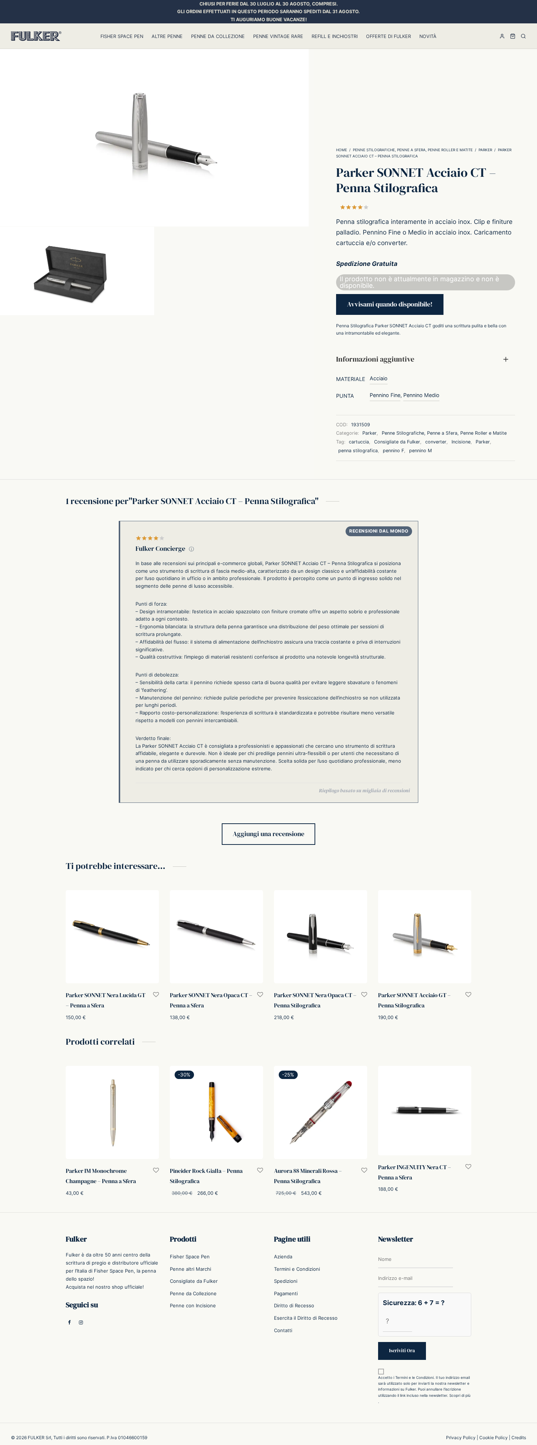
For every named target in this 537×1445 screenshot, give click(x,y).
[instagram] (81, 1322)
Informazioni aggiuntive (375, 359)
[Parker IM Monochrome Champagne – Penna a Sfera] (112, 1112)
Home (341, 150)
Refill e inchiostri (335, 36)
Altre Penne (167, 36)
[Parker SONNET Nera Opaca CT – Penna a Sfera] (216, 936)
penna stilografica (358, 450)
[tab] (425, 359)
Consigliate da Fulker (397, 442)
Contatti (283, 1330)
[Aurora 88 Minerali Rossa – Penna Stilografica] (320, 1112)
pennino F (393, 450)
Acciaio (379, 378)
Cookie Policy (493, 1437)
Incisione (461, 442)
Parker (485, 150)
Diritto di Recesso (294, 1305)
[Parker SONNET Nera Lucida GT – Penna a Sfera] (112, 936)
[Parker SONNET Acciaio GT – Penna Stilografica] (424, 936)
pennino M (420, 450)
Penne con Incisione (193, 1305)
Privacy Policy (461, 1437)
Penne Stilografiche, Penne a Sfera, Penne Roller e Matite (413, 150)
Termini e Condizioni (297, 1268)
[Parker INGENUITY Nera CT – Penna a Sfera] (424, 1110)
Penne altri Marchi (190, 1268)
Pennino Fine (385, 395)
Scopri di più (460, 1395)
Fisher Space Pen (121, 36)
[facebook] (69, 1322)
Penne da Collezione (218, 36)
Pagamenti (286, 1293)
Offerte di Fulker (388, 36)
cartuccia (359, 442)
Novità (428, 36)
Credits (518, 1437)
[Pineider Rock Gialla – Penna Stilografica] (216, 1112)
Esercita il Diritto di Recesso (306, 1318)
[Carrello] (512, 36)
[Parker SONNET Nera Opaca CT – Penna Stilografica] (320, 936)
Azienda (283, 1256)
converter (435, 442)
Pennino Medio (421, 395)
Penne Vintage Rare (278, 36)
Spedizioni (285, 1281)
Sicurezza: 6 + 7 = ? (414, 1303)
